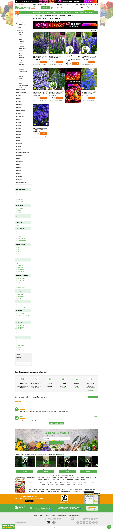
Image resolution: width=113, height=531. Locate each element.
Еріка (59, 9)
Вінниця (82, 477)
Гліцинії (19, 113)
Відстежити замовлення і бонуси (90, 4)
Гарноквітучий (20, 269)
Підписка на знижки (78, 489)
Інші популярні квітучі (22, 182)
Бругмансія (19, 155)
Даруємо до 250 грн (90, 489)
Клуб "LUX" (69, 489)
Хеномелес (20, 161)
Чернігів (77, 479)
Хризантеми (21, 32)
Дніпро (54, 477)
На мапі (79, 508)
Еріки (18, 137)
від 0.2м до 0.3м (21, 278)
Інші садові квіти (22, 87)
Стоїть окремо (20, 296)
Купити (43, 61)
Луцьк (94, 477)
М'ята (20, 37)
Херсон (72, 477)
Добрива (91, 12)
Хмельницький (70, 479)
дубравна (19, 340)
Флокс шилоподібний (23, 85)
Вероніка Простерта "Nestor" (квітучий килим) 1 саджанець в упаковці (40, 93)
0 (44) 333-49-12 (36, 508)
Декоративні (71, 12)
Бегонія (19, 173)
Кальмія (19, 170)
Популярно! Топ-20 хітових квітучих (21, 23)
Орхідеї (20, 59)
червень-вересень (21, 231)
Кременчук (50, 484)
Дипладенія (21, 46)
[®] (24, 9)
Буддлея (19, 134)
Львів (77, 477)
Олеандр (19, 146)
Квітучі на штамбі (21, 110)
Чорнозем (19, 335)
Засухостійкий (20, 265)
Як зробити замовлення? (54, 491)
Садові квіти (20, 30)
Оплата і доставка (77, 4)
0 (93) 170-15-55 (45, 508)
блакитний (19, 194)
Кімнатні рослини (21, 89)
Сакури (19, 122)
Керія (18, 158)
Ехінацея (20, 62)
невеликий (20, 208)
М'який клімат (20, 313)
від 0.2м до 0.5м (21, 280)
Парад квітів (20, 17)
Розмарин (21, 43)
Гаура (20, 44)
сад (18, 225)
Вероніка (21, 50)
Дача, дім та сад (96, 12)
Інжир (61, 9)
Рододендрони (20, 116)
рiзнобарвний (20, 199)
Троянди (39, 12)
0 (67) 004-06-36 (45, 510)
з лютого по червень (22, 307)
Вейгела (19, 131)
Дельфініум (21, 69)
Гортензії (19, 95)
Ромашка (20, 81)
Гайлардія (21, 73)
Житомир (83, 479)
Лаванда (19, 107)
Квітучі (66, 12)
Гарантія (47, 489)
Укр (82, 7)
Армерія (20, 60)
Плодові (54, 12)
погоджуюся (50, 444)
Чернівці (92, 482)
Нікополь (46, 479)
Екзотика (62, 12)
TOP (23, 12)
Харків (43, 477)
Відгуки (63, 489)
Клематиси (19, 104)
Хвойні (76, 12)
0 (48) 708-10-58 (36, 510)
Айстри (20, 53)
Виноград (44, 12)
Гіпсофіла (21, 76)
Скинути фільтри (23, 364)
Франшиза (69, 4)
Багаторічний (20, 271)
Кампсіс (19, 167)
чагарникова (20, 345)
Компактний (20, 267)
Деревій (20, 83)
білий (18, 192)
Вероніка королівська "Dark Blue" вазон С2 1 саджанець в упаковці (73, 59)
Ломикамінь (21, 41)
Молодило (21, 67)
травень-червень (21, 240)
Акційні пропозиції (20, 4)
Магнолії (19, 98)
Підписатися (56, 442)
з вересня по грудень (22, 304)
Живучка (20, 55)
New (20, 12)
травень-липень (21, 238)
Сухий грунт (20, 332)
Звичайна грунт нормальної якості (20, 328)
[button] (40, 53)
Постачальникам (76, 491)
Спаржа (19, 101)
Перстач (19, 149)
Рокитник (19, 179)
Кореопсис (21, 80)
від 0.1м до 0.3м (21, 285)
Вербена (20, 36)
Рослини (87, 12)
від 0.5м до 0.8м (21, 287)
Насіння (35, 12)
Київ (39, 477)
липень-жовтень (21, 234)
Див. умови (63, 387)
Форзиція (19, 143)
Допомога (43, 491)
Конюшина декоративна (24, 66)
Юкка (20, 52)
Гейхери (20, 34)
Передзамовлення (65, 491)
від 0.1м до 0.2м (21, 282)
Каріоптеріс (21, 64)
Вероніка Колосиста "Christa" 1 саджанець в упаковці (56, 57)
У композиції (20, 294)
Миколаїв (40, 479)
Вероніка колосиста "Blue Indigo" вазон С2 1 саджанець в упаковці (89, 57)
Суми (63, 479)
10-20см (19, 247)
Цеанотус (19, 176)
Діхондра (20, 39)
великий (19, 210)
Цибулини (49, 12)
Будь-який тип (20, 325)
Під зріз (19, 298)
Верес (18, 140)
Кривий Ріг (88, 477)
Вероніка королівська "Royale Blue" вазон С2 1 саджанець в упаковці (56, 93)
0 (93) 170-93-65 (42, 4)
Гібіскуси (19, 125)
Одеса (48, 477)
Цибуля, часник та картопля (28, 12)
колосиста (19, 343)
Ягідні (58, 12)
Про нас (35, 489)
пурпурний (20, 201)
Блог (30, 489)
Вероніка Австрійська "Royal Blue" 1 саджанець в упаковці (89, 93)
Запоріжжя (60, 477)
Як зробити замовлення (74, 515)
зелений (19, 197)
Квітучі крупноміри (21, 20)
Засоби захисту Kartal (34, 491)
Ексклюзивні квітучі (21, 92)
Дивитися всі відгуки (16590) (56, 423)
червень (19, 236)
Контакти (41, 489)
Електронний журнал (62, 515)
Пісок (18, 330)
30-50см (19, 251)
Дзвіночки (21, 78)
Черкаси (66, 477)
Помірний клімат (21, 318)
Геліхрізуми (21, 74)
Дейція (18, 164)
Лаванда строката (22, 48)
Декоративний (20, 263)
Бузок (18, 119)
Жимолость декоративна (23, 152)
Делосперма (21, 57)
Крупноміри (81, 12)
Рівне (58, 479)
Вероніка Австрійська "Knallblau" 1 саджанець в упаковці (40, 129)
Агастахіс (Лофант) (23, 71)
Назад (36, 15)
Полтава (53, 479)
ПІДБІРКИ (17, 12)
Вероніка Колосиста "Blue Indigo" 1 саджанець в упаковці (40, 57)
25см (18, 249)
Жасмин (19, 128)
